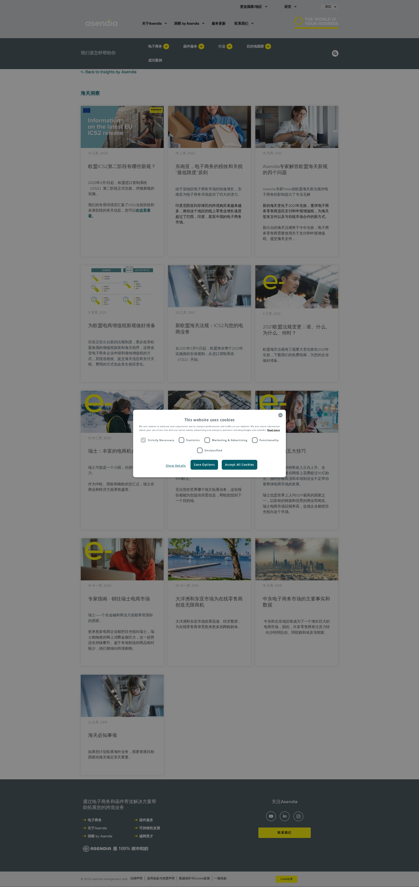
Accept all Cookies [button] (239, 464)
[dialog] (209, 443)
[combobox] (280, 415)
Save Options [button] (204, 464)
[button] (175, 466)
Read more (273, 430)
